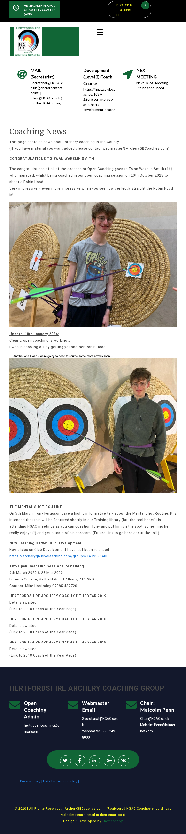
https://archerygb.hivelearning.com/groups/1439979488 (58, 556)
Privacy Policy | (31, 781)
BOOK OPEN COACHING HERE (124, 10)
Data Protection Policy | (61, 781)
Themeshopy (112, 821)
